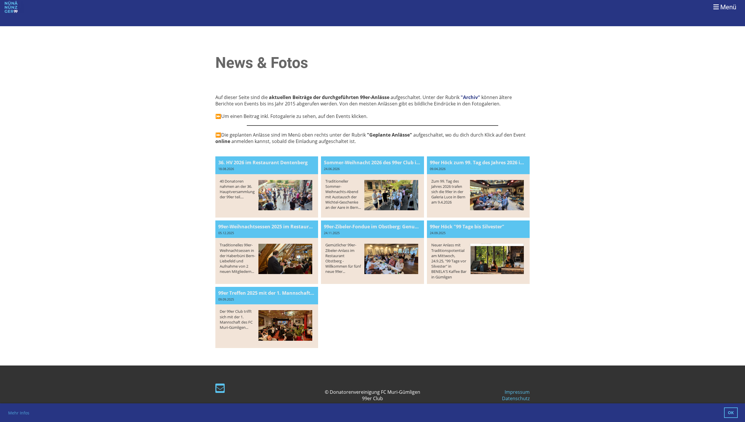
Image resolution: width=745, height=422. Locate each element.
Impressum (517, 392)
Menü (727, 7)
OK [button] (731, 412)
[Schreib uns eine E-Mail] (220, 389)
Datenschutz (516, 398)
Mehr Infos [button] (18, 413)
